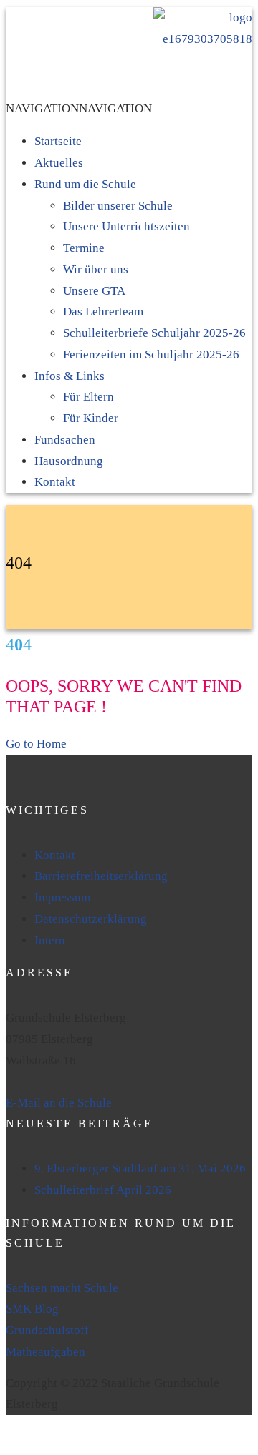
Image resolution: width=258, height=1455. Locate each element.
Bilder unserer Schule (118, 205)
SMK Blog (32, 1309)
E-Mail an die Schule (59, 1102)
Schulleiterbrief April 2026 (102, 1190)
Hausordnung (68, 461)
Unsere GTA (94, 291)
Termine (84, 248)
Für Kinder (90, 418)
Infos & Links (69, 376)
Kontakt (54, 482)
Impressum (62, 897)
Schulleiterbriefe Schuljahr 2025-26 (154, 333)
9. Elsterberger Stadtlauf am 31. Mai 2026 (140, 1168)
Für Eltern (88, 396)
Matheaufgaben (45, 1351)
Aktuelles (58, 163)
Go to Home (36, 743)
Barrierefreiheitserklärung (101, 876)
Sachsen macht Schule (62, 1288)
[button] (79, 108)
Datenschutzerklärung (90, 919)
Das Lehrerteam (103, 311)
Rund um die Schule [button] (85, 184)
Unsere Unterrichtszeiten (126, 226)
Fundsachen (64, 439)
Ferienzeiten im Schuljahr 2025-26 (151, 354)
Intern (49, 940)
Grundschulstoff (47, 1330)
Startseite (58, 141)
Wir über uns (95, 269)
